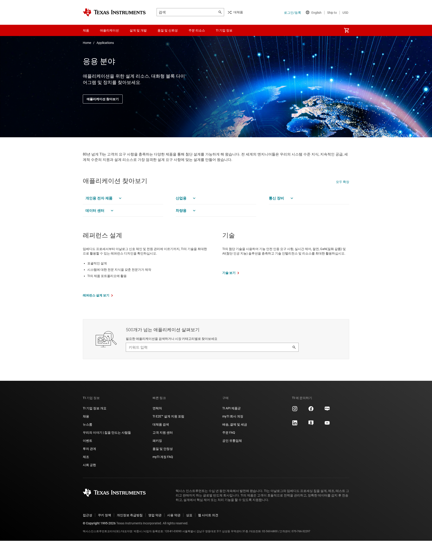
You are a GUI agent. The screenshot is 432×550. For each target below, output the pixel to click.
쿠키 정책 (104, 515)
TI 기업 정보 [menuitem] (224, 30)
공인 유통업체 (232, 440)
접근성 (87, 515)
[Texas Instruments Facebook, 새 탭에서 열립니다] (311, 410)
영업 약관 (155, 515)
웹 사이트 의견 (208, 515)
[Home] (114, 12)
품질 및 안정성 (163, 449)
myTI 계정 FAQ (163, 457)
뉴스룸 (87, 424)
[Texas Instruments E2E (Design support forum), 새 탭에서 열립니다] (311, 424)
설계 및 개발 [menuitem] (138, 30)
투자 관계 (89, 449)
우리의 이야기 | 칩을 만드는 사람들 (107, 432)
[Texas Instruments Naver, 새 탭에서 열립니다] (327, 410)
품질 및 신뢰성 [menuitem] (168, 30)
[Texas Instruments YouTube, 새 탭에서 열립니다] (327, 424)
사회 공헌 (89, 465)
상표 (189, 515)
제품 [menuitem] (86, 30)
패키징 (157, 440)
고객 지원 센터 (163, 432)
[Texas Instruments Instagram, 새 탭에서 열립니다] (294, 410)
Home (87, 43)
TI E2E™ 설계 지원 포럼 (168, 416)
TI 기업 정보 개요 (94, 408)
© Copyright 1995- (99, 523)
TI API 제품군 (231, 408)
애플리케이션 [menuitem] (109, 30)
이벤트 (87, 440)
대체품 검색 (161, 424)
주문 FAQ (228, 432)
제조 (86, 457)
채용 (86, 416)
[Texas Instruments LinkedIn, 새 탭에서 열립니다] (294, 424)
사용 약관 (173, 515)
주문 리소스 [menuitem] (197, 30)
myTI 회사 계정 (232, 416)
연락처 (157, 408)
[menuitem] (346, 30)
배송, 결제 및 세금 (234, 424)
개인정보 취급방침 (130, 515)
